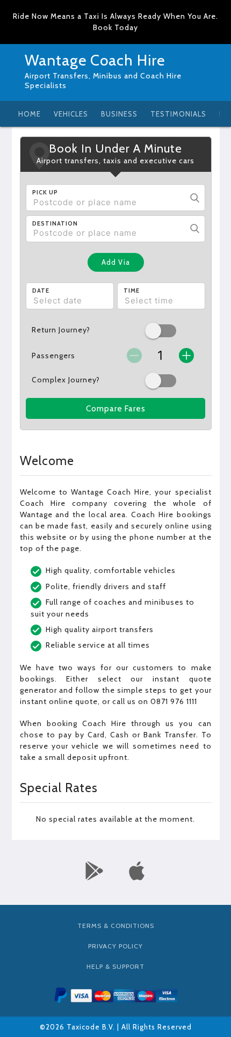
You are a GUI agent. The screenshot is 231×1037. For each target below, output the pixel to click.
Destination (55, 223)
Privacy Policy (115, 946)
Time (132, 290)
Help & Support (115, 966)
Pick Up (45, 192)
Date (40, 290)
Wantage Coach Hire (95, 60)
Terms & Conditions (115, 926)
